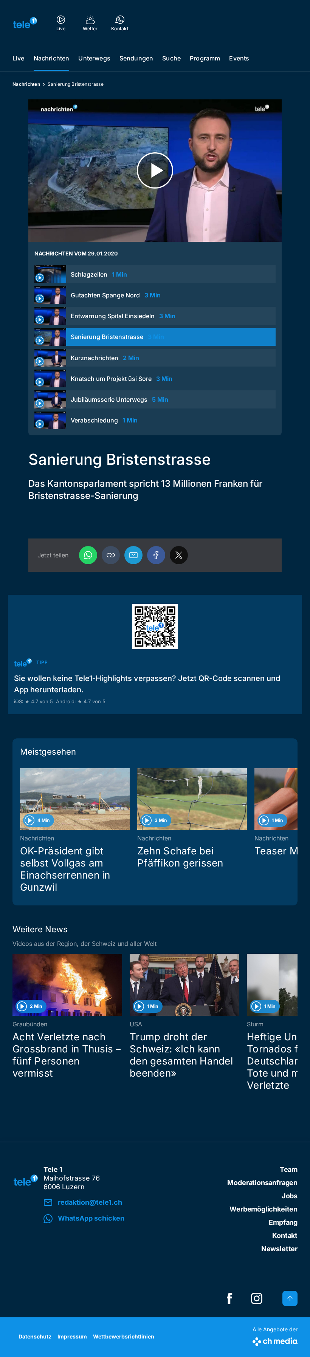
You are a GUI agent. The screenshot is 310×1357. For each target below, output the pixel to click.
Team (289, 1169)
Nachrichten (52, 58)
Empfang (283, 1222)
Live (18, 58)
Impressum (72, 1336)
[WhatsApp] (88, 555)
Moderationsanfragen (262, 1183)
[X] (179, 555)
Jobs (290, 1196)
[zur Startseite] (25, 23)
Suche (171, 58)
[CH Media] (275, 1340)
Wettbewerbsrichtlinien (123, 1336)
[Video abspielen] (155, 170)
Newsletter (279, 1249)
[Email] (133, 555)
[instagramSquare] (256, 1298)
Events (239, 58)
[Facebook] (156, 555)
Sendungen (136, 58)
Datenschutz (35, 1336)
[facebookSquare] (229, 1298)
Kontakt (285, 1235)
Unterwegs (94, 58)
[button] (111, 555)
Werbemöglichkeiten (263, 1209)
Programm (205, 58)
